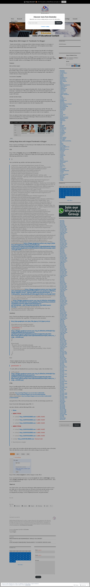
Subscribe (58, 22)
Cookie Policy (28, 584)
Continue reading (45, 26)
